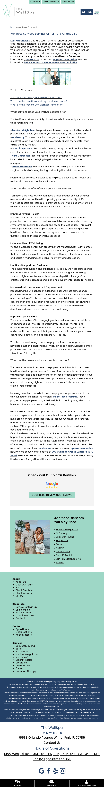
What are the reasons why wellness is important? (37, 104)
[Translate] (17, 782)
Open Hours (22, 629)
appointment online (65, 59)
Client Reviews (24, 593)
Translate (17, 785)
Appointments (24, 634)
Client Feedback (25, 590)
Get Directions (24, 632)
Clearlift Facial (24, 659)
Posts (19, 587)
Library (19, 595)
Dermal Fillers (23, 665)
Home (12, 27)
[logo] (18, 10)
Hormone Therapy (26, 671)
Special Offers (24, 612)
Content (20, 618)
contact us (32, 59)
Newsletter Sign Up (26, 607)
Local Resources (25, 615)
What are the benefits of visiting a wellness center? (38, 101)
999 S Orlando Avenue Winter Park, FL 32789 (50, 62)
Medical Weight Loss (27, 654)
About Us (21, 581)
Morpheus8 (22, 657)
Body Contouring (25, 645)
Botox (19, 648)
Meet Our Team (24, 584)
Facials (19, 668)
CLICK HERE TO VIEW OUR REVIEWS (52, 495)
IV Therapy (22, 651)
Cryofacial (21, 662)
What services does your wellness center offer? (36, 97)
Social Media (23, 609)
